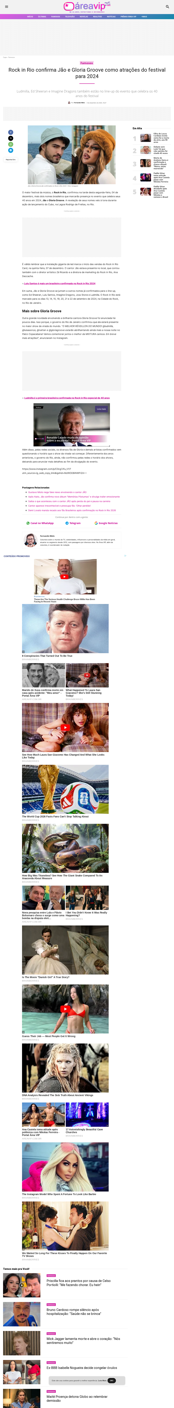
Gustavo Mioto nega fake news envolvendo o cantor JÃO (57, 492)
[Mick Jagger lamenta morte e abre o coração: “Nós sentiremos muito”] (21, 1343)
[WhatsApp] (10, 144)
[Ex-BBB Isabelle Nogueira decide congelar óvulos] (21, 1372)
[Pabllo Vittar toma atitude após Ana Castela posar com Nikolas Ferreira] (145, 181)
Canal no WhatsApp (42, 523)
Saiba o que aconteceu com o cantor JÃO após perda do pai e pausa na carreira (69, 501)
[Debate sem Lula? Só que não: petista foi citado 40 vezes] (145, 153)
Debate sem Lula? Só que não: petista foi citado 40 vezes (161, 149)
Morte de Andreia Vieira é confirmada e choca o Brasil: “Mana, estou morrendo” (161, 163)
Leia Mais (102, 1381)
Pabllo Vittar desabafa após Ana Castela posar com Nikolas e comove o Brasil (161, 191)
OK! (111, 1381)
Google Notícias (108, 523)
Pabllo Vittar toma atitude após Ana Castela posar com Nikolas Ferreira (162, 177)
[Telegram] (10, 150)
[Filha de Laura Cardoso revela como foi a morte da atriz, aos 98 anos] (145, 141)
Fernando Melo (79, 103)
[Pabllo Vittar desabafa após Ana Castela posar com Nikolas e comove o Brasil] (145, 195)
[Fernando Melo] (69, 102)
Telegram (75, 523)
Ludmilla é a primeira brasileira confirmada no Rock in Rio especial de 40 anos (67, 398)
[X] (10, 138)
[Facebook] (10, 132)
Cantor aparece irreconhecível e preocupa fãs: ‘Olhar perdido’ (59, 505)
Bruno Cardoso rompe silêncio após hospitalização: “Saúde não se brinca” (74, 1312)
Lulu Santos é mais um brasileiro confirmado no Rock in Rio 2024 (59, 283)
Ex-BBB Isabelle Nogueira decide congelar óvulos (82, 1368)
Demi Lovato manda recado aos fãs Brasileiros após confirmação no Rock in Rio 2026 (72, 510)
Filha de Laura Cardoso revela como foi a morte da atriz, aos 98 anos (161, 137)
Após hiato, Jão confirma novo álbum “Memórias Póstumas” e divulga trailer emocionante (74, 496)
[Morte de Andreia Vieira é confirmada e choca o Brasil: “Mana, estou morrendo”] (145, 166)
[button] (152, 7)
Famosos (11, 57)
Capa (5, 57)
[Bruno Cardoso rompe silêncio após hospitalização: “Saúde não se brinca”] (21, 1314)
